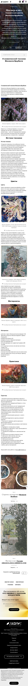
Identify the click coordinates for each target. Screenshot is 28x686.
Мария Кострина (15, 42)
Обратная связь (14, 661)
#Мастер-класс (9, 582)
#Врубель (18, 584)
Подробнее (3, 680)
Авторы (14, 640)
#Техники (10, 584)
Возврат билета (14, 647)
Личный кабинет (14, 652)
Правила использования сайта (14, 645)
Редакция (14, 638)
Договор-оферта (14, 650)
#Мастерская (20, 582)
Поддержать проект (14, 663)
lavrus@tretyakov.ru (21, 450)
